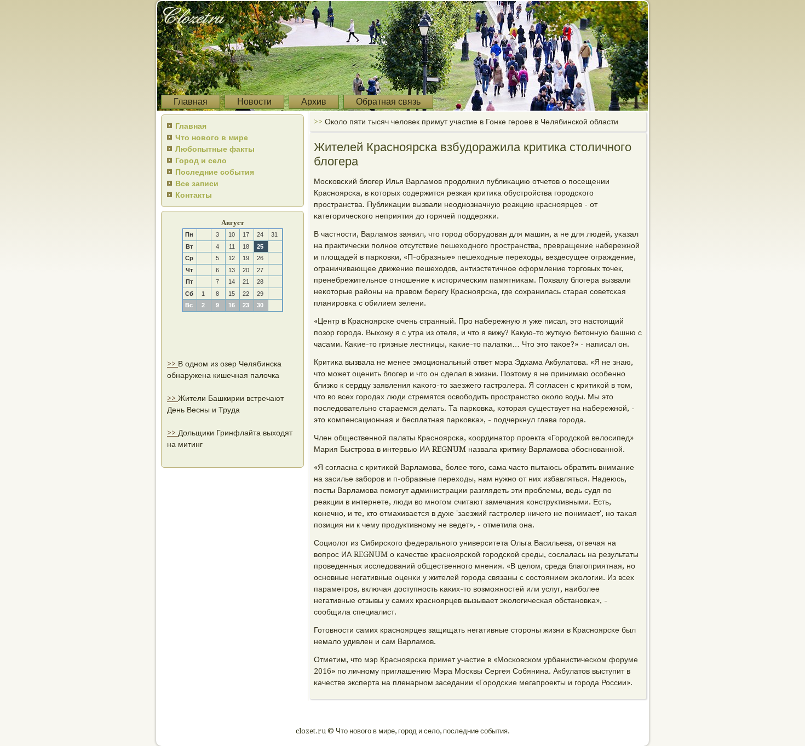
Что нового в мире (211, 137)
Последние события (214, 172)
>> (172, 363)
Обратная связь (388, 101)
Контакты (193, 195)
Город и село (201, 160)
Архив (313, 101)
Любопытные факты (215, 149)
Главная (191, 101)
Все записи (197, 183)
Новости (254, 101)
